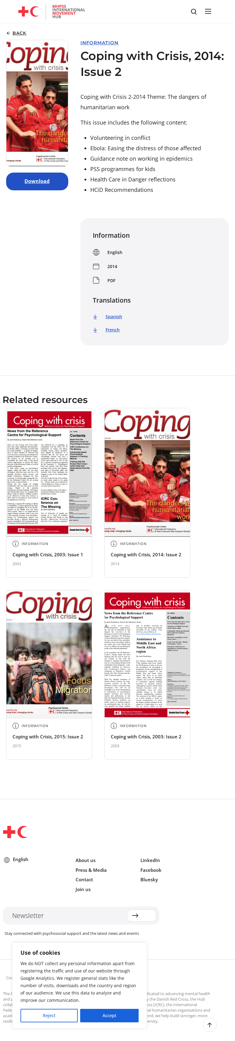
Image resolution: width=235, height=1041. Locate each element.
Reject (49, 1015)
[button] (207, 11)
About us (85, 860)
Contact (84, 879)
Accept (109, 1015)
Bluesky (149, 879)
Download (37, 181)
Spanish (114, 316)
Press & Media (91, 870)
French (113, 330)
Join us (83, 889)
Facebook (151, 870)
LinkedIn (150, 860)
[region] (79, 985)
